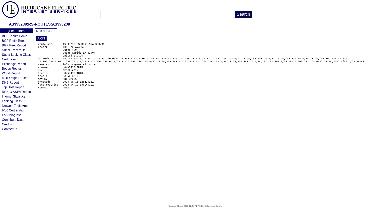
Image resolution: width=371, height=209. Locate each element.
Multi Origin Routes (15, 78)
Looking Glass (12, 101)
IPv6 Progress (11, 115)
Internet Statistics (13, 96)
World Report (11, 73)
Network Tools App (15, 105)
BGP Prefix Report (14, 40)
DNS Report (10, 82)
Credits (7, 124)
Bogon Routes (12, 68)
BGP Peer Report (14, 45)
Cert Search (10, 59)
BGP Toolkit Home (14, 36)
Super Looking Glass (16, 54)
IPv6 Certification (13, 110)
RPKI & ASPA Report (16, 91)
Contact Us (9, 129)
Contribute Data (13, 119)
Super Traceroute (14, 50)
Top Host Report (13, 87)
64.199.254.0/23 (74, 58)
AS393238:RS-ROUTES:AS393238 (39, 24)
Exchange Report (14, 64)
